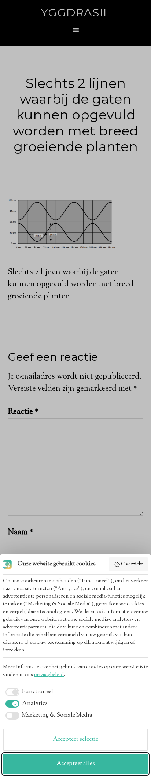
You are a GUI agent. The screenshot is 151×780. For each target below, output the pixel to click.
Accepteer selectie (75, 739)
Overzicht (132, 564)
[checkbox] (28, 692)
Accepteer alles (75, 763)
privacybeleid (49, 675)
